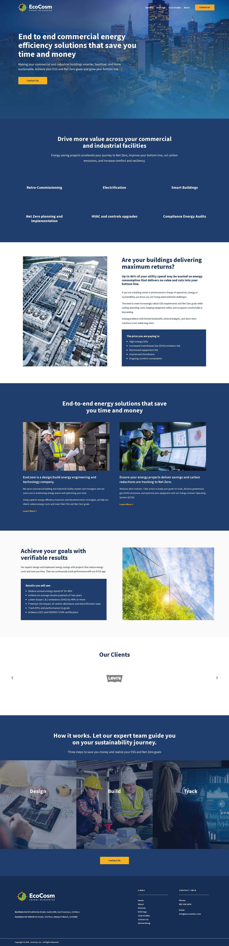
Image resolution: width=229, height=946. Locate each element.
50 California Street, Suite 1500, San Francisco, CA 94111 (47, 912)
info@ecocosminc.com (190, 914)
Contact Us (204, 7)
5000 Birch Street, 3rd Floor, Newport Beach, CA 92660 (46, 916)
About (187, 7)
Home (141, 900)
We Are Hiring (144, 923)
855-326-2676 (185, 904)
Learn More (29, 511)
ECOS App (161, 7)
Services (150, 7)
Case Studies (174, 7)
